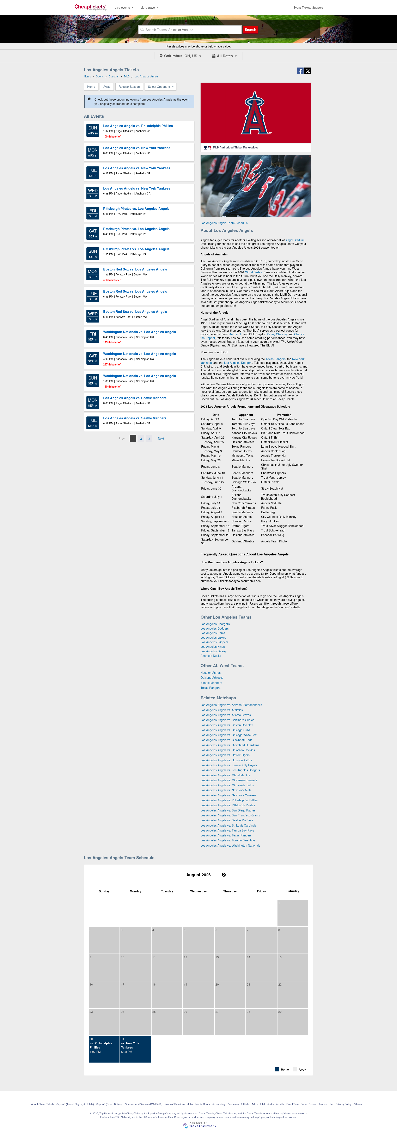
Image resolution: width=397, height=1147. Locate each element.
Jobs (190, 1104)
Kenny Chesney (277, 334)
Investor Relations (175, 1104)
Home (91, 86)
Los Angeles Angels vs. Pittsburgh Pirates (228, 805)
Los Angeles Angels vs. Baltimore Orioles (227, 720)
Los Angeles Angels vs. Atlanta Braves (226, 715)
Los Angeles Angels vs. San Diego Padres (228, 810)
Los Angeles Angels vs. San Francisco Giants (230, 815)
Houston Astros (211, 672)
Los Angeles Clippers (214, 642)
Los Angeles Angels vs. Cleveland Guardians (230, 745)
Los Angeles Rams (213, 633)
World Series (253, 272)
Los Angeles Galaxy (214, 651)
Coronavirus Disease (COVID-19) (143, 1104)
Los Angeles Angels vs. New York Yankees (228, 795)
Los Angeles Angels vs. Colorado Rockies (228, 750)
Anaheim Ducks (211, 655)
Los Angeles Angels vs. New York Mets (226, 790)
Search (250, 29)
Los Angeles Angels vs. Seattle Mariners (227, 820)
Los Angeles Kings (213, 646)
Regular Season (129, 86)
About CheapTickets (42, 1104)
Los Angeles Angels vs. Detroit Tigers (225, 755)
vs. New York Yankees (130, 1045)
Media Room (202, 1104)
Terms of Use (326, 1104)
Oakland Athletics (212, 677)
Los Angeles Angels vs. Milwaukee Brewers (229, 780)
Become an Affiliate (238, 1104)
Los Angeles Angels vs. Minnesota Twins (227, 785)
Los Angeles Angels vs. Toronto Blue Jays (228, 840)
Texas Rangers (276, 359)
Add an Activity (275, 1104)
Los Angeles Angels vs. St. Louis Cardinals (228, 825)
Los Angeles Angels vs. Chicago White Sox (229, 735)
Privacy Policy (344, 1104)
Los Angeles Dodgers (238, 363)
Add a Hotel (258, 1104)
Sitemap (358, 1104)
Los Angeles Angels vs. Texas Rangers (226, 835)
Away (106, 86)
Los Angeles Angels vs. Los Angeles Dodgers (230, 770)
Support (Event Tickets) (109, 1104)
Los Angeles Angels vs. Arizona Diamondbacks (231, 705)
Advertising (218, 1104)
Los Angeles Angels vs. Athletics (222, 710)
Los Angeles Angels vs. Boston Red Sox (227, 725)
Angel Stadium (295, 240)
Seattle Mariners (211, 683)
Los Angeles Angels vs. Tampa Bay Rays (227, 830)
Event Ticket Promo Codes (301, 1104)
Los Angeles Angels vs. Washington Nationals (230, 845)
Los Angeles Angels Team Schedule (224, 223)
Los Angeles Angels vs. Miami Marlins (225, 775)
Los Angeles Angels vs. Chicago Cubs (225, 730)
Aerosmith (236, 334)
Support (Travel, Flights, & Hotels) (75, 1104)
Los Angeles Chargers (215, 624)
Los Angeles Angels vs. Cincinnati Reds (226, 740)
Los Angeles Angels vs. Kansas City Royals (229, 765)
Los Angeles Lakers (213, 637)
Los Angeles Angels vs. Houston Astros (226, 760)
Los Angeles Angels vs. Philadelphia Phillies (229, 800)
